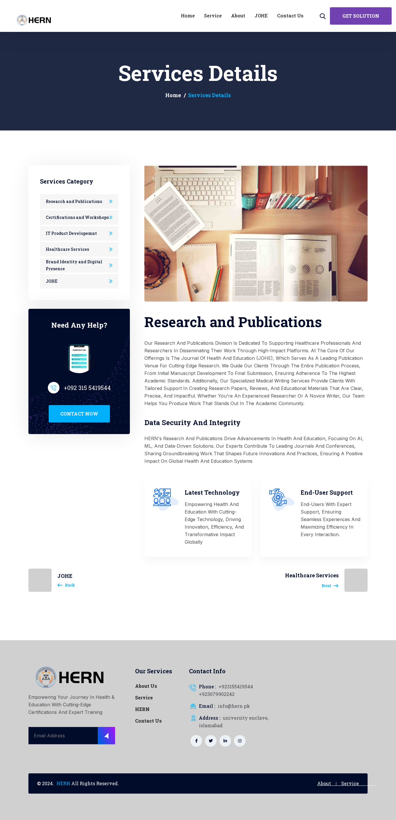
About (238, 15)
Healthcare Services (67, 249)
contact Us (290, 15)
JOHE (261, 15)
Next (326, 585)
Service (213, 15)
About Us (146, 686)
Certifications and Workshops (77, 217)
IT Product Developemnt (71, 233)
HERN (142, 709)
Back (70, 585)
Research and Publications (74, 201)
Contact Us (148, 721)
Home (188, 15)
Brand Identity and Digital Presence (74, 265)
